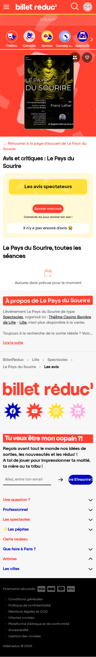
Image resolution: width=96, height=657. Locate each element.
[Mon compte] (87, 6)
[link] (11, 39)
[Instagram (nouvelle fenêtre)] (56, 411)
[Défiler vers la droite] (92, 39)
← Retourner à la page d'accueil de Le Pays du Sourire (44, 146)
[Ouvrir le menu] (8, 6)
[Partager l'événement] (75, 57)
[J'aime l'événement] (87, 57)
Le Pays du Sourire (19, 367)
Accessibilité (18, 630)
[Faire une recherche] (74, 6)
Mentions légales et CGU (28, 611)
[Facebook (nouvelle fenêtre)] (13, 411)
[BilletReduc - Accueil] (36, 7)
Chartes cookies (21, 618)
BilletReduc (13, 360)
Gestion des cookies (24, 636)
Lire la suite (13, 342)
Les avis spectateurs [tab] (48, 187)
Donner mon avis (48, 209)
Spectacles (13, 317)
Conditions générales (25, 599)
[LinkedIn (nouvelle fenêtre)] (78, 411)
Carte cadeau (15, 539)
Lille (23, 322)
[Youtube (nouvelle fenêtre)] (34, 411)
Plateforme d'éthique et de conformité (38, 624)
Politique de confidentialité (29, 605)
